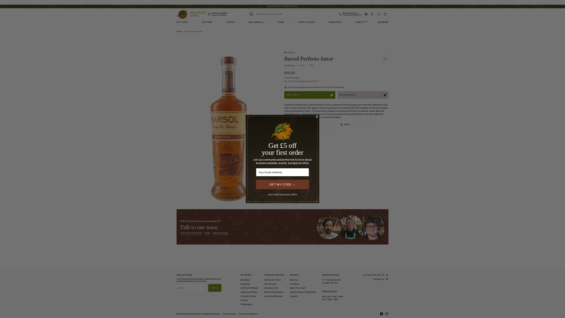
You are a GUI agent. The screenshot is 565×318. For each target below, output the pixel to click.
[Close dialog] (317, 116)
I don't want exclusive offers (282, 194)
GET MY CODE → (282, 184)
